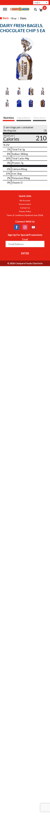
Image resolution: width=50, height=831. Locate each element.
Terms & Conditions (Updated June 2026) (25, 215)
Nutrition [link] (8, 117)
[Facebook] (16, 227)
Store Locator (25, 204)
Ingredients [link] (23, 117)
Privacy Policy (25, 211)
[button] (41, 2)
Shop (14, 18)
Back (6, 18)
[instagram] (25, 227)
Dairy (23, 18)
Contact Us (25, 208)
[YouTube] (33, 227)
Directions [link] (39, 117)
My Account (25, 200)
